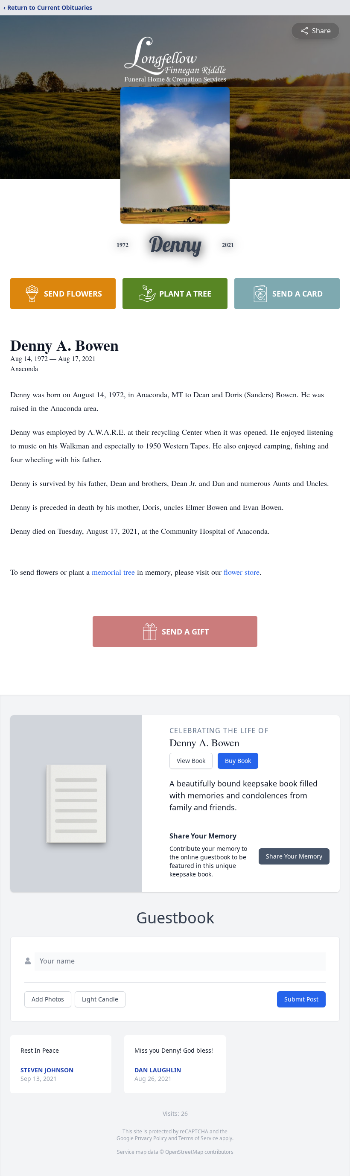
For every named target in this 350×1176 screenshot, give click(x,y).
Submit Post (301, 999)
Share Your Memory (294, 856)
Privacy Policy (151, 1138)
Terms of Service (198, 1138)
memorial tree (113, 572)
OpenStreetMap (184, 1152)
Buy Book (238, 761)
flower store (242, 572)
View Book (191, 761)
